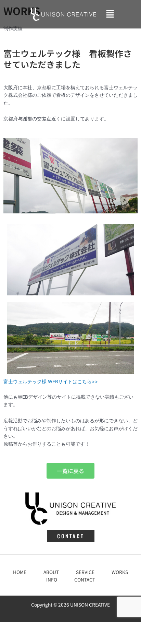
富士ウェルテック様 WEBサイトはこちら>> (50, 381)
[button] (110, 14)
